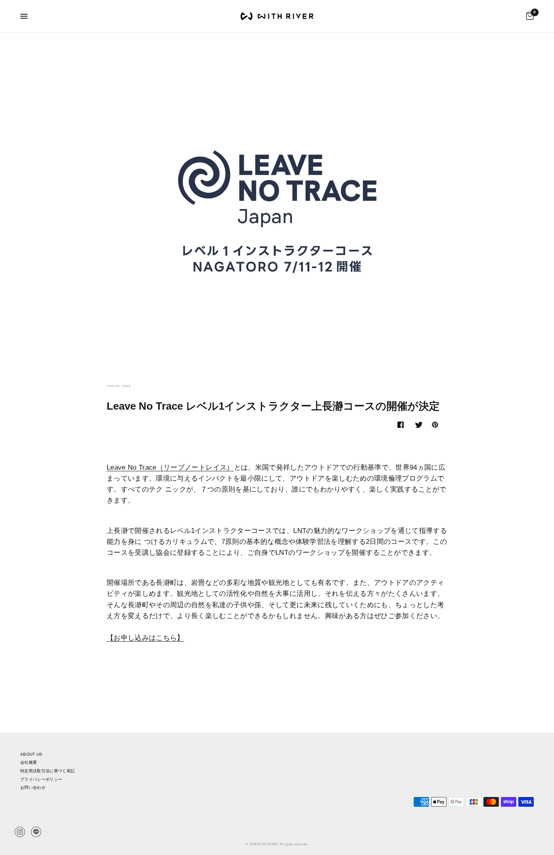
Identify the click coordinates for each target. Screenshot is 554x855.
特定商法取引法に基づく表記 (47, 771)
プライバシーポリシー (41, 779)
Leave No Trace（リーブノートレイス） (170, 467)
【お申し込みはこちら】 (145, 638)
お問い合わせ (32, 787)
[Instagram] (20, 832)
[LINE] (36, 832)
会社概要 (28, 762)
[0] (528, 16)
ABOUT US (31, 754)
